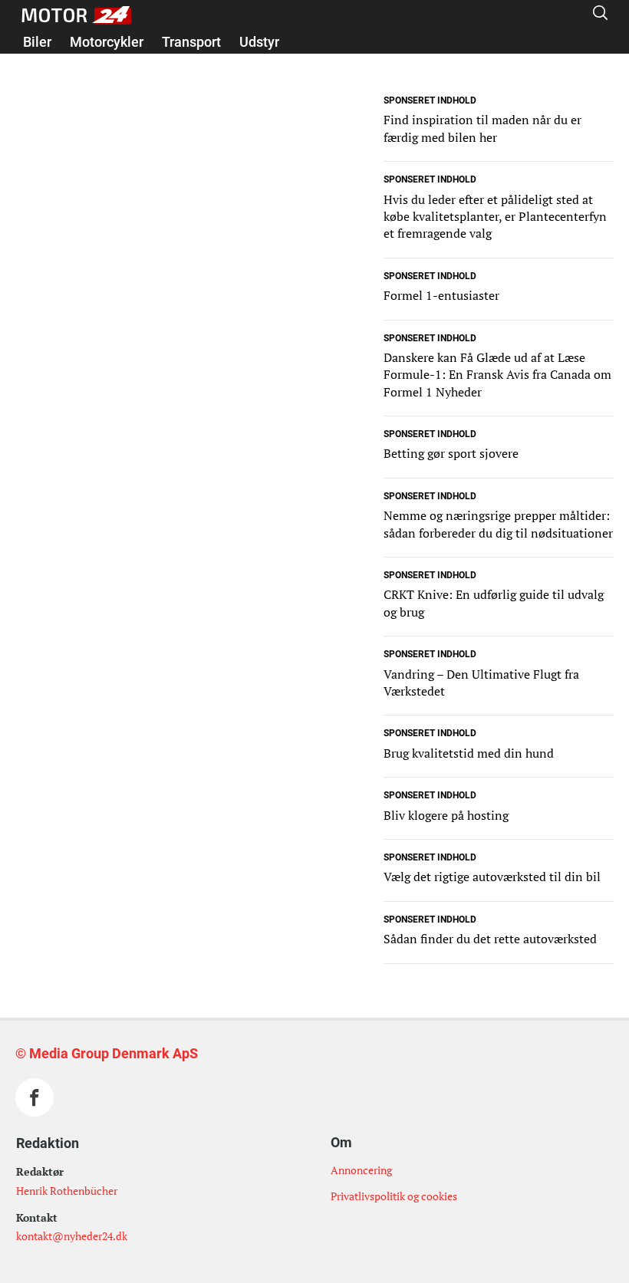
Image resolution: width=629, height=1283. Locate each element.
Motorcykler (106, 42)
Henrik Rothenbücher (66, 1190)
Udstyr (259, 42)
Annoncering (361, 1170)
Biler (37, 42)
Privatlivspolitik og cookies (394, 1196)
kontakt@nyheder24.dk (71, 1236)
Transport (191, 42)
